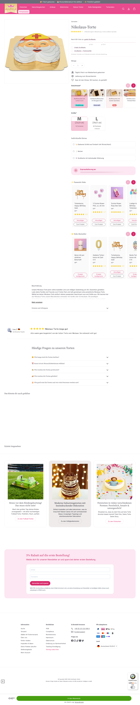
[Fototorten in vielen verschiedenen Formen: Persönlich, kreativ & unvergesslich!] (114, 481)
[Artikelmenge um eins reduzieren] (73, 65)
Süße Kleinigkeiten (94, 7)
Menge (73, 61)
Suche (23, 628)
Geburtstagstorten (38, 7)
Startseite (74, 21)
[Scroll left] (128, 182)
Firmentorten (23, 12)
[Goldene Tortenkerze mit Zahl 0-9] (99, 254)
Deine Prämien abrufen (28, 646)
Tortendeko (110, 7)
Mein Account (25, 652)
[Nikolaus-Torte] (14, 416)
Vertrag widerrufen (52, 649)
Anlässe (52, 7)
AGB (47, 628)
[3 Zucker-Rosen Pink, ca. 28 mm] (99, 201)
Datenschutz (50, 640)
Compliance (50, 631)
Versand (23, 631)
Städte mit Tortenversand (29, 634)
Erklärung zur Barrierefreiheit (56, 643)
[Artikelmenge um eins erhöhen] (82, 65)
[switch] (133, 687)
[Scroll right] (133, 182)
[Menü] (136, 674)
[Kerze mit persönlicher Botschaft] (80, 254)
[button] (3, 681)
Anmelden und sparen (40, 583)
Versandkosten (79, 702)
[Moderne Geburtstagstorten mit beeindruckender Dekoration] (70, 481)
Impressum (49, 637)
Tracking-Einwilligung (53, 646)
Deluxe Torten (78, 7)
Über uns (24, 637)
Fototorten (23, 7)
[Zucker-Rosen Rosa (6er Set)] (117, 201)
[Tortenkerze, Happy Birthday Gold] (80, 202)
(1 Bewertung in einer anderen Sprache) (104, 32)
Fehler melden (26, 640)
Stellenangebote (26, 649)
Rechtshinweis (51, 634)
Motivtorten (64, 7)
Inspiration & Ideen (27, 643)
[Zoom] (36, 52)
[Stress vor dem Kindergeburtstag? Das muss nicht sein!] (25, 481)
